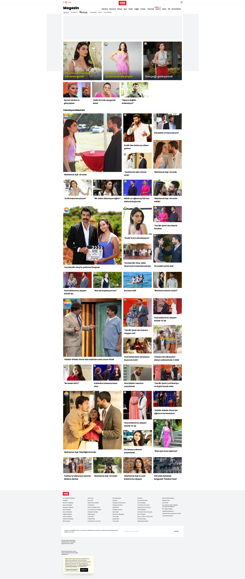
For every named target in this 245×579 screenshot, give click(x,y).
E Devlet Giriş (91, 519)
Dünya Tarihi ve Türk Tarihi (145, 516)
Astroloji (115, 500)
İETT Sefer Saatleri (167, 509)
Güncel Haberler (67, 505)
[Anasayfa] (66, 494)
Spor (125, 9)
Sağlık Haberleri (67, 514)
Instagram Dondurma (119, 503)
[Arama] (63, 2)
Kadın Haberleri (67, 516)
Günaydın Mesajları (118, 514)
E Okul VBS (91, 516)
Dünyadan (74, 12)
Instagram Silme (117, 505)
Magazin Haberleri (68, 507)
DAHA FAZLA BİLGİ (71, 570)
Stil (169, 9)
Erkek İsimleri (165, 500)
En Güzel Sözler (141, 519)
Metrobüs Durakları (142, 521)
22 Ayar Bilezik (141, 503)
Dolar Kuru (91, 498)
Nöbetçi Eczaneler (93, 512)
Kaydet (176, 531)
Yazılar (143, 9)
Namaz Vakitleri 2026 (94, 507)
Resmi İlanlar (176, 9)
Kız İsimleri (165, 503)
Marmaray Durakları (168, 498)
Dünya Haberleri (67, 512)
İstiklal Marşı (91, 514)
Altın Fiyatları (66, 521)
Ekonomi (112, 9)
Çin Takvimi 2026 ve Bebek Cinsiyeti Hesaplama (170, 505)
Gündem (105, 9)
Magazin (71, 8)
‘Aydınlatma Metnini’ (71, 566)
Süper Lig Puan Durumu (144, 507)
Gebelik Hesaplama (168, 511)
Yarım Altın (116, 521)
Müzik (100, 12)
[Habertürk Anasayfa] (122, 3)
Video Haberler (141, 509)
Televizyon (66, 12)
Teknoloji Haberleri (68, 519)
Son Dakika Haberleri (69, 498)
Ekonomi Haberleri (68, 503)
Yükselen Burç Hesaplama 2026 (171, 513)
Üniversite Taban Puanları (144, 512)
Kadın (131, 9)
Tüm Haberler (107, 12)
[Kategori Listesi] (181, 2)
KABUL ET (84, 570)
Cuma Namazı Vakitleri (94, 509)
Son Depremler (117, 498)
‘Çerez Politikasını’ (84, 565)
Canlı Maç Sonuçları (143, 505)
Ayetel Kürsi (116, 507)
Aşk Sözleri (116, 512)
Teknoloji (150, 9)
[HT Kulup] (83, 12)
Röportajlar (93, 12)
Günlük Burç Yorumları (94, 521)
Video (164, 9)
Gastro (158, 9)
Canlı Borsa (91, 505)
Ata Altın (139, 498)
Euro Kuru (90, 500)
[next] (181, 61)
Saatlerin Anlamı (117, 509)
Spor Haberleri (67, 509)
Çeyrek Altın (116, 519)
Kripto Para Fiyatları (93, 503)
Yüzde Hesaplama (167, 516)
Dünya (119, 9)
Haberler (65, 500)
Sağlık (136, 9)
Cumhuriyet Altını (142, 500)
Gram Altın (116, 516)
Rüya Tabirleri (141, 514)
